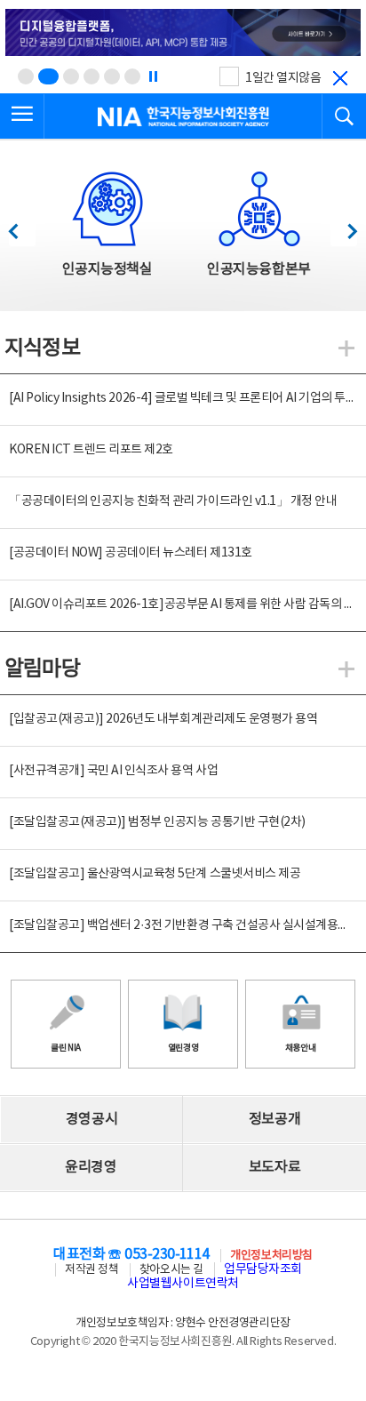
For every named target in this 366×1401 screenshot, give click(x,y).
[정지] (153, 76)
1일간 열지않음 (283, 78)
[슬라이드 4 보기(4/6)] (91, 76)
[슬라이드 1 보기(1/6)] (26, 76)
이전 (22, 226)
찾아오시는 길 (171, 1270)
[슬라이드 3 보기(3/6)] (71, 76)
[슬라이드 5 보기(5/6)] (112, 76)
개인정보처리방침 (271, 1255)
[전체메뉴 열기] (22, 116)
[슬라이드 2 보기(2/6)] (48, 76)
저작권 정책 (91, 1270)
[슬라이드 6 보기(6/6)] (132, 76)
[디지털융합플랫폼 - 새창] (183, 34)
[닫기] (340, 78)
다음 (343, 226)
